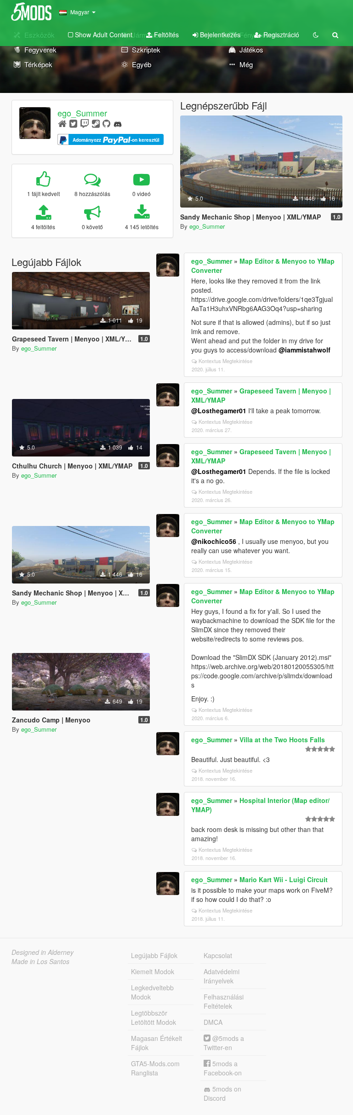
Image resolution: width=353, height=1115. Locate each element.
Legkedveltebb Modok (152, 992)
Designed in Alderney (42, 952)
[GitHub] (106, 123)
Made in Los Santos (40, 961)
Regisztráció (280, 34)
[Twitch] (85, 123)
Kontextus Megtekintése (225, 360)
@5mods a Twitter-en (224, 1043)
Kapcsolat (218, 955)
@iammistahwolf (304, 349)
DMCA (213, 1022)
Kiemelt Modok (152, 971)
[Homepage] (62, 123)
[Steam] (95, 123)
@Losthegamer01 (218, 410)
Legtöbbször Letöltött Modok (153, 1017)
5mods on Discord (222, 1093)
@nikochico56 (213, 541)
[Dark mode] (315, 34)
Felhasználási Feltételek (224, 1001)
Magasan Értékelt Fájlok (156, 1043)
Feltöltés (165, 34)
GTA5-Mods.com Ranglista (155, 1068)
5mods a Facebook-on (223, 1068)
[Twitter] (73, 123)
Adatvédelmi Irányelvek (221, 976)
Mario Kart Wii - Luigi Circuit (283, 879)
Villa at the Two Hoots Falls (282, 739)
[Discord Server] (118, 123)
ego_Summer (82, 113)
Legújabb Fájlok (154, 955)
